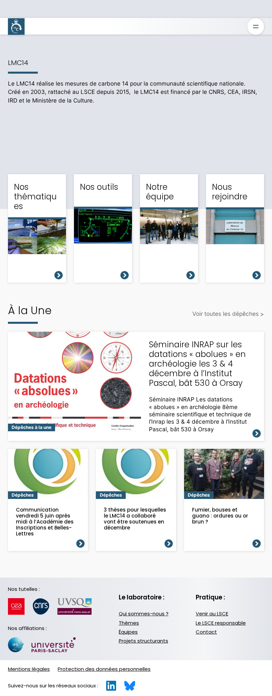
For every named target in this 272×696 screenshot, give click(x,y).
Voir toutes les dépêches (225, 313)
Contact (206, 631)
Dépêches (23, 495)
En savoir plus (58, 275)
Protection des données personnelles (104, 668)
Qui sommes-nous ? (144, 613)
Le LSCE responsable (221, 622)
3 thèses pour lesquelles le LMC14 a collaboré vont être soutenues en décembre (135, 519)
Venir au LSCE (212, 613)
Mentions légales (29, 668)
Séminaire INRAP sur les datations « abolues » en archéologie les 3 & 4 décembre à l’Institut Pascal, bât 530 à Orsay (197, 364)
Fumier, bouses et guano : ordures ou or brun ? (220, 516)
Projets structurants (143, 640)
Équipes (128, 631)
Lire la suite (256, 433)
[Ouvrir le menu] (255, 26)
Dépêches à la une (31, 427)
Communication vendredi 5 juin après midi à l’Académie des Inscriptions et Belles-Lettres (45, 522)
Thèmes (129, 622)
